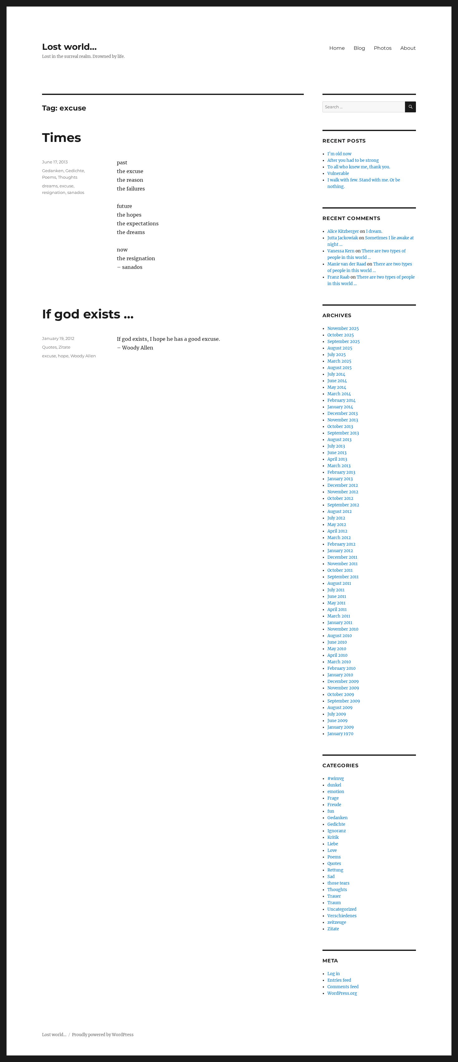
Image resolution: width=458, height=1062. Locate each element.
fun (330, 811)
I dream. (374, 231)
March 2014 (339, 394)
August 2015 (339, 367)
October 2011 (340, 570)
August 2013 (339, 439)
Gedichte (74, 170)
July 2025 (336, 354)
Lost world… (69, 46)
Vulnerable (338, 173)
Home (337, 48)
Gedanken (53, 170)
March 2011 (338, 616)
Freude (334, 804)
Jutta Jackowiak (342, 238)
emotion (335, 791)
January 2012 (340, 550)
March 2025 (339, 361)
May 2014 (336, 387)
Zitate (64, 347)
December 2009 (343, 681)
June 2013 (336, 452)
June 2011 (336, 596)
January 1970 (340, 733)
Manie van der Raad (346, 264)
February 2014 (341, 400)
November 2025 (343, 328)
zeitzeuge (336, 922)
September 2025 (343, 341)
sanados (75, 192)
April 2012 (337, 531)
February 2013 (341, 472)
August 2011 (339, 583)
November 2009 (343, 688)
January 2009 (340, 727)
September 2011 (343, 577)
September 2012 (343, 505)
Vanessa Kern (341, 251)
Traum (334, 902)
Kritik (333, 837)
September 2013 (343, 433)
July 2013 (336, 446)
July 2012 (336, 518)
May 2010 (336, 648)
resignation (53, 192)
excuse (67, 185)
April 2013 (337, 459)
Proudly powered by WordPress (103, 1034)
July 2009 (336, 714)
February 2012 (341, 544)
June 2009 (337, 720)
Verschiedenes (342, 916)
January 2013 (340, 479)
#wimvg (335, 778)
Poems (49, 177)
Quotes (49, 347)
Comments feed (343, 986)
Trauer (334, 896)
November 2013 (342, 420)
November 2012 (342, 492)
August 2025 (339, 348)
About (408, 48)
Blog (359, 48)
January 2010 (340, 675)
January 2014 (340, 407)
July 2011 (336, 590)
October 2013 (340, 426)
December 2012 (342, 485)
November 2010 (342, 629)
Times (61, 137)
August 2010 (339, 635)
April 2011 (337, 609)
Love (332, 850)
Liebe (332, 844)
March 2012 (339, 537)
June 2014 (337, 380)
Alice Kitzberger (343, 231)
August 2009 (340, 707)
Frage (333, 798)
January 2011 (339, 622)
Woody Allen (83, 355)
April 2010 (337, 655)
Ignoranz (336, 831)
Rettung (335, 870)
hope (63, 355)
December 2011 (342, 557)
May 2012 (336, 524)
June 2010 (337, 642)
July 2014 (336, 374)
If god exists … (88, 314)
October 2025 (340, 335)
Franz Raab (338, 277)
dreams (50, 185)
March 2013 (339, 465)
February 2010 (341, 668)
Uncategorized (341, 909)
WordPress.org (342, 993)
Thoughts (67, 177)
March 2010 (339, 662)
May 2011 (336, 603)
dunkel (334, 785)
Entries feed (339, 980)
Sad (331, 876)
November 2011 (342, 563)
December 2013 (342, 413)
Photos (383, 48)
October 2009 (340, 694)
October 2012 (340, 498)
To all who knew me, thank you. (358, 167)
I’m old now (339, 154)
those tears (338, 883)
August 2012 (339, 511)
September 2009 (343, 701)
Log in (333, 973)
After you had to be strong (353, 160)
